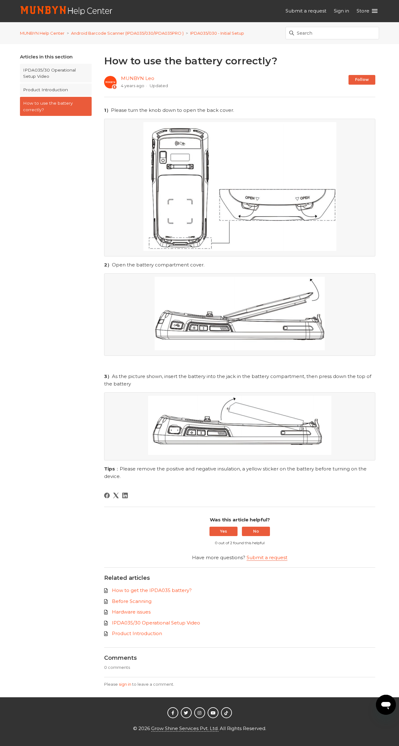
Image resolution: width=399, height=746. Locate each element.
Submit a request (306, 11)
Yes (223, 531)
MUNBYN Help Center (42, 33)
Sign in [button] (341, 11)
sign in (125, 684)
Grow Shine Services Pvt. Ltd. (185, 728)
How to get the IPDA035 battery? (152, 590)
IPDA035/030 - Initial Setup (217, 33)
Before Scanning (131, 601)
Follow (362, 79)
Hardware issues (131, 612)
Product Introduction (45, 89)
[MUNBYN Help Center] (66, 11)
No (256, 531)
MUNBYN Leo (137, 78)
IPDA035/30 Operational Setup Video (49, 73)
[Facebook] (107, 495)
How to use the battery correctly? (48, 106)
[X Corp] (116, 495)
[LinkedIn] (125, 495)
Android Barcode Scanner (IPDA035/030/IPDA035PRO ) (128, 33)
